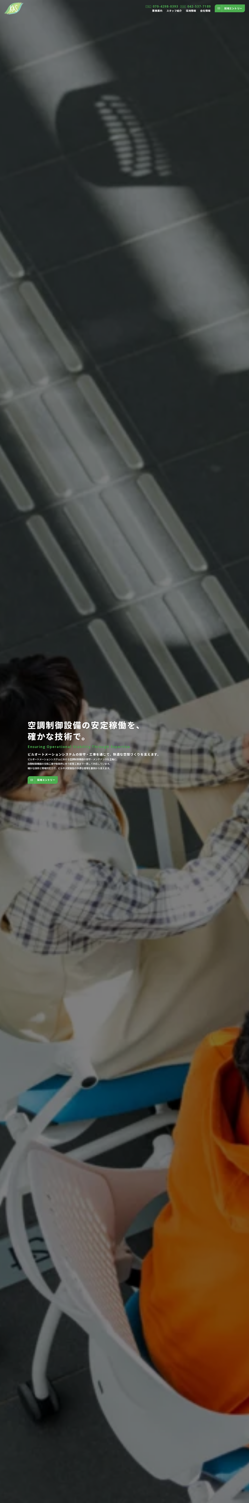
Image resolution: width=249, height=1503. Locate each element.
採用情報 (191, 10)
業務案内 (157, 10)
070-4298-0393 (165, 6)
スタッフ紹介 (174, 10)
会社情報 (205, 10)
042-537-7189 (199, 6)
